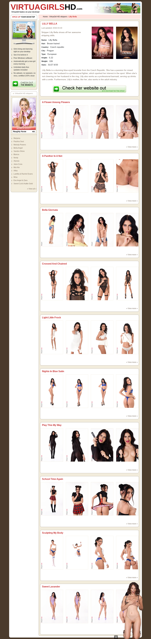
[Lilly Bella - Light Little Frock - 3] (127, 337)
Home (45, 17)
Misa (15, 177)
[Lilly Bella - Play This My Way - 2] (102, 445)
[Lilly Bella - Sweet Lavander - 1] (77, 606)
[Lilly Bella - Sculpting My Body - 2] (102, 552)
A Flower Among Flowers (56, 102)
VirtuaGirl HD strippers (58, 17)
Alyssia (16, 161)
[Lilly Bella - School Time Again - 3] (127, 499)
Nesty (16, 158)
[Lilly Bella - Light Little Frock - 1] (77, 337)
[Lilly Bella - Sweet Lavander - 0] (52, 606)
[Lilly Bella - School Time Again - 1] (77, 499)
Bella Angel (18, 148)
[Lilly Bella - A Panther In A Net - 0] (52, 176)
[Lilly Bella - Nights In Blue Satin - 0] (52, 391)
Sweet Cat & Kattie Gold (23, 184)
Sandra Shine (19, 151)
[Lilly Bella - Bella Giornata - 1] (77, 230)
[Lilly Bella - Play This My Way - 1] (77, 445)
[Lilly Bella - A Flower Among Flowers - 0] (52, 122)
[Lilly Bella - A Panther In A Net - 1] (77, 176)
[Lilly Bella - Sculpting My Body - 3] (127, 552)
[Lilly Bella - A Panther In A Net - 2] (102, 176)
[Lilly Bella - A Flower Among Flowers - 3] (127, 122)
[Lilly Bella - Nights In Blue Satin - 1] (77, 391)
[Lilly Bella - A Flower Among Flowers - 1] (77, 122)
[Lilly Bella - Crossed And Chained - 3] (127, 283)
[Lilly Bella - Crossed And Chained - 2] (102, 283)
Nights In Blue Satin (53, 371)
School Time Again (52, 479)
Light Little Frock (51, 317)
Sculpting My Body (52, 533)
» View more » (132, 147)
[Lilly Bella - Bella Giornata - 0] (52, 230)
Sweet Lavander (51, 586)
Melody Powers (20, 145)
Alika (16, 171)
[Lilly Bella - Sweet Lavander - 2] (102, 606)
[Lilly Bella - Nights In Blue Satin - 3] (127, 391)
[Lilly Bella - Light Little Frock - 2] (102, 337)
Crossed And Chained (54, 263)
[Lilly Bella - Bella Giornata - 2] (102, 230)
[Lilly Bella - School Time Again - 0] (52, 499)
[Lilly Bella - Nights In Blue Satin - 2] (102, 391)
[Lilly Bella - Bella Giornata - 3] (127, 230)
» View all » (31, 189)
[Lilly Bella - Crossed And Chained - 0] (52, 283)
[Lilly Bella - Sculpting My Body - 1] (77, 552)
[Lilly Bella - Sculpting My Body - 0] (52, 552)
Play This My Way (51, 425)
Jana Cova (18, 164)
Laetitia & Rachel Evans (23, 174)
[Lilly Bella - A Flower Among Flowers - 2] (102, 122)
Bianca (16, 154)
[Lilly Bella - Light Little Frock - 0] (52, 337)
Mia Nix (17, 167)
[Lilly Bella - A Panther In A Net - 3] (127, 176)
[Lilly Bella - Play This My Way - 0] (52, 445)
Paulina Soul (19, 141)
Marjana (17, 138)
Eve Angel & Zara (20, 180)
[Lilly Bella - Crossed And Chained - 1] (77, 283)
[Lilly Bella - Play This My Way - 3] (127, 445)
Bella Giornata (50, 210)
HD (46, 7)
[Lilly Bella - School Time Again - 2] (102, 499)
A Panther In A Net (52, 156)
